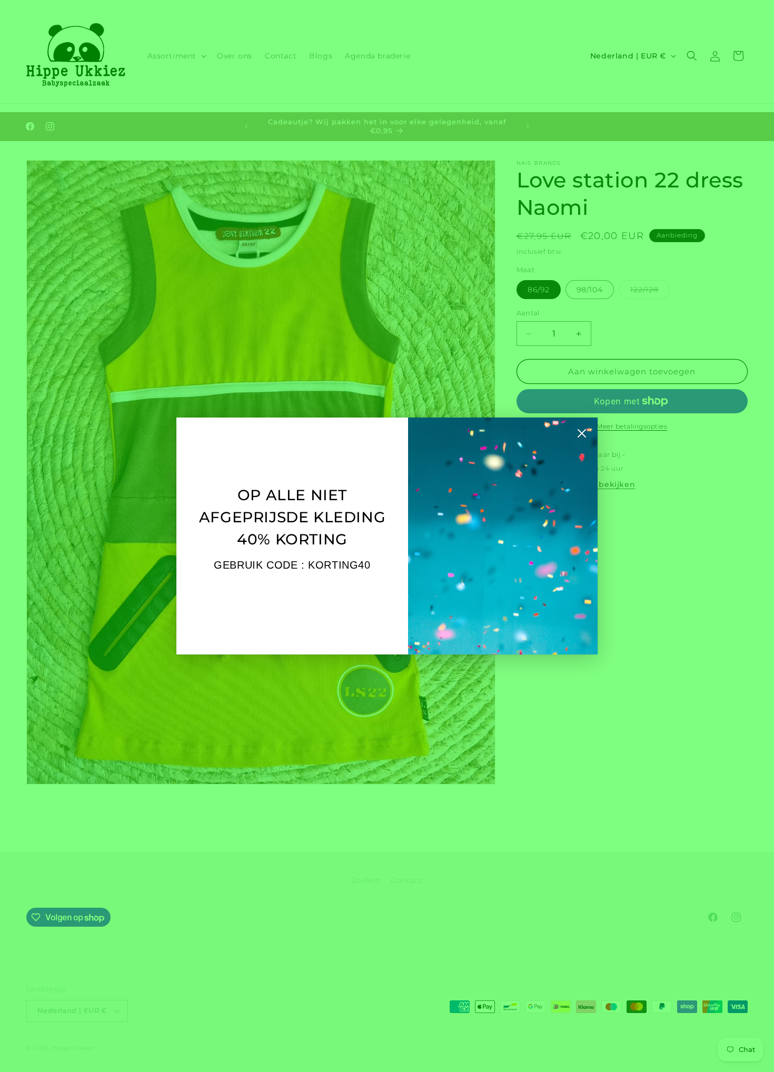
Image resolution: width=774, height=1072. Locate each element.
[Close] (582, 436)
